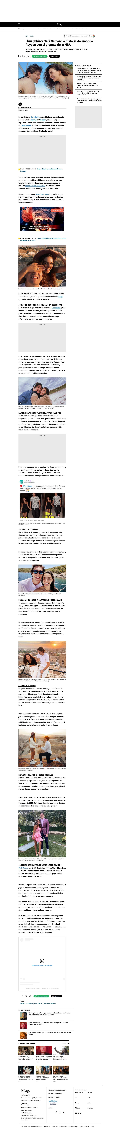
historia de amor (42, 194)
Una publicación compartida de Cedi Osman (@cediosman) (42, 988)
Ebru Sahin (29, 1004)
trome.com (63, 1126)
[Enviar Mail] (19, 107)
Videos (89, 1093)
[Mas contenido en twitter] (60, 1112)
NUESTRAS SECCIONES (81, 1090)
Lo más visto (24, 1010)
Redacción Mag (26, 107)
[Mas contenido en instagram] (64, 1112)
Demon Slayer (85, 28)
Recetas (90, 1108)
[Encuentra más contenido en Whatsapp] (28, 56)
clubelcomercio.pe (36, 1126)
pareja (60, 297)
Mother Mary (71, 28)
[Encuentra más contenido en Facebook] (20, 56)
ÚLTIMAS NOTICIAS (83, 66)
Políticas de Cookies (54, 1097)
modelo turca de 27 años (35, 186)
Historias (78, 1113)
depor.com (55, 1126)
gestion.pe (47, 1126)
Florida (40, 28)
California (45, 28)
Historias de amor (50, 1004)
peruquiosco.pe (84, 1126)
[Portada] (25, 1094)
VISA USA (78, 28)
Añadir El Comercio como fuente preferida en (79, 36)
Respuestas (79, 1093)
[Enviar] (19, 29)
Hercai (22, 1004)
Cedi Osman (38, 1004)
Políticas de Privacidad (55, 1093)
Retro (89, 1103)
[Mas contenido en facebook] (56, 1112)
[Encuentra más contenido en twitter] (24, 56)
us (76, 1098)
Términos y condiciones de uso (57, 1090)
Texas (51, 28)
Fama (77, 1103)
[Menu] (20, 24)
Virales (77, 1108)
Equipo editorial (25, 1095)
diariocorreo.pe (73, 1126)
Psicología (63, 28)
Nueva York (56, 28)
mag (92, 1126)
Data (89, 1098)
